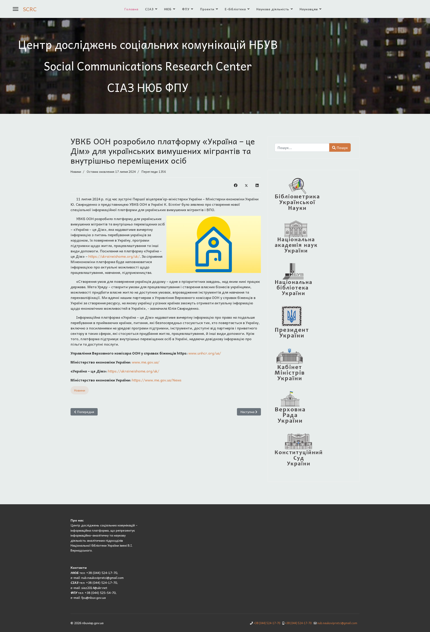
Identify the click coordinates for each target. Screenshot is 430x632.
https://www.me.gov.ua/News (156, 380)
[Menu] (15, 9)
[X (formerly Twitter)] (246, 185)
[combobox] (302, 147)
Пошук (342, 147)
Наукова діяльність (272, 8)
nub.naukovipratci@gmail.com (337, 623)
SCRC (30, 9)
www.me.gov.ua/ (145, 362)
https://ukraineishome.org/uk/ (114, 256)
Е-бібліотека (235, 8)
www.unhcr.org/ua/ (204, 353)
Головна (131, 8)
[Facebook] (235, 185)
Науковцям (309, 8)
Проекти (207, 8)
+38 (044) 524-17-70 (267, 623)
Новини (76, 171)
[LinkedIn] (257, 185)
